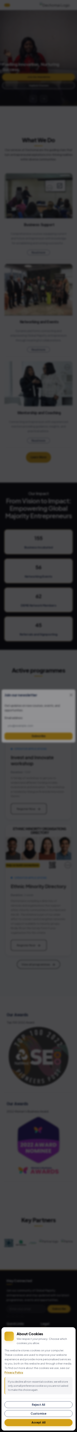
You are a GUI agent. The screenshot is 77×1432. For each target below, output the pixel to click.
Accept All (39, 1422)
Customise (38, 1413)
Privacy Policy (13, 1372)
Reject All (38, 1404)
